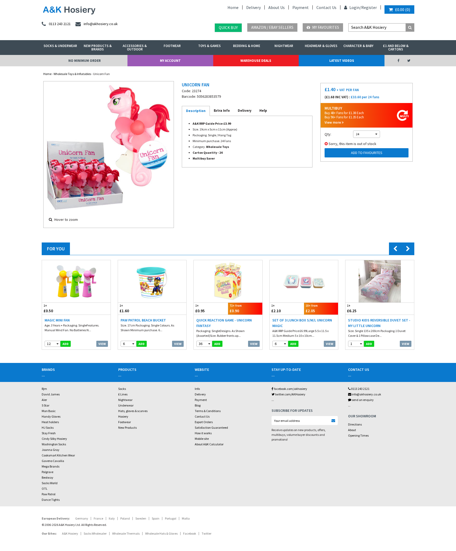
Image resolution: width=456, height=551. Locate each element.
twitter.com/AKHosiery (289, 394)
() (402, 9)
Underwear (126, 405)
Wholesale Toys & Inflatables (72, 74)
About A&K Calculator (209, 444)
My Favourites (325, 27)
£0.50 (48, 308)
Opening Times (358, 435)
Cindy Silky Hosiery (54, 439)
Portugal (170, 518)
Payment (300, 7)
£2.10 (276, 308)
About (352, 430)
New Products (127, 427)
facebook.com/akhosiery (290, 389)
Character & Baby (358, 46)
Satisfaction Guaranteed (211, 427)
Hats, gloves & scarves (133, 411)
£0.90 (236, 308)
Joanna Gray (50, 450)
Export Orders (204, 422)
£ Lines (122, 394)
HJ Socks (48, 427)
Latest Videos (341, 60)
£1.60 (124, 308)
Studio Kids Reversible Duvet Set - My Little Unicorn (379, 323)
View (102, 344)
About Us (276, 7)
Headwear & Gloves (321, 46)
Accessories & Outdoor (135, 48)
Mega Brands (50, 466)
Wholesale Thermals (126, 533)
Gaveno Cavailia (53, 461)
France (98, 518)
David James (51, 394)
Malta (186, 518)
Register (369, 7)
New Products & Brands (98, 48)
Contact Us (326, 7)
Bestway (47, 477)
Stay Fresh (49, 433)
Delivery (253, 7)
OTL (45, 489)
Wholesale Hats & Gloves (161, 533)
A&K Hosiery (70, 533)
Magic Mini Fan (57, 320)
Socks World (50, 483)
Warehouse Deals (255, 60)
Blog (198, 405)
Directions (355, 424)
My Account (170, 60)
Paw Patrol (48, 494)
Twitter (206, 533)
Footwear (172, 46)
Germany (81, 518)
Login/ (355, 7)
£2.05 (312, 308)
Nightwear (283, 46)
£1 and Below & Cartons (395, 48)
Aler (44, 400)
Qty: (328, 134)
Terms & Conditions (208, 411)
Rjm (44, 389)
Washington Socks (54, 444)
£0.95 (200, 308)
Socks (122, 389)
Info (197, 389)
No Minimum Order (84, 60)
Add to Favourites (366, 152)
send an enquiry (362, 400)
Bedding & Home (246, 46)
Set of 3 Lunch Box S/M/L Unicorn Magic (302, 323)
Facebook (189, 533)
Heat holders (50, 422)
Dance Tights (51, 500)
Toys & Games (209, 46)
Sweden (140, 518)
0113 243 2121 (359, 389)
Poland (125, 518)
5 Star (45, 405)
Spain (155, 518)
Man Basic (49, 411)
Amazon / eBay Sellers (272, 27)
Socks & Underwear (60, 46)
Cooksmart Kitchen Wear (58, 455)
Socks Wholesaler (95, 533)
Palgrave (47, 472)
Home (233, 7)
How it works (203, 433)
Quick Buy (228, 27)
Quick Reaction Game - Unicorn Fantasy (224, 323)
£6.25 (352, 308)
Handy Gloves (51, 416)
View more (333, 122)
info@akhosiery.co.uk (366, 394)
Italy (112, 518)
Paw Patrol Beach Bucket (143, 320)
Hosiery (123, 416)
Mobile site (202, 439)
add (66, 344)
